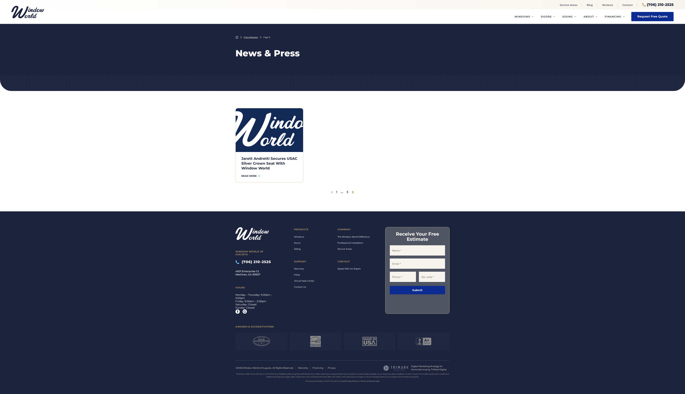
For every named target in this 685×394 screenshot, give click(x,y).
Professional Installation (350, 243)
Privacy (332, 368)
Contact (627, 5)
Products (301, 229)
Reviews (607, 5)
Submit (417, 290)
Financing (613, 16)
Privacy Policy (351, 381)
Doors (546, 16)
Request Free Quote (652, 16)
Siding (567, 16)
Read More (249, 175)
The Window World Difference (354, 236)
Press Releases (251, 37)
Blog (590, 5)
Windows (522, 16)
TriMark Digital (438, 369)
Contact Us (300, 287)
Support (300, 261)
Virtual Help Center (304, 280)
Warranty (299, 268)
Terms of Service (368, 381)
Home (236, 37)
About (588, 16)
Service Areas (568, 5)
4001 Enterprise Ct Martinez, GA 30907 (247, 273)
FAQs (297, 274)
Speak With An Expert (349, 268)
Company (344, 229)
